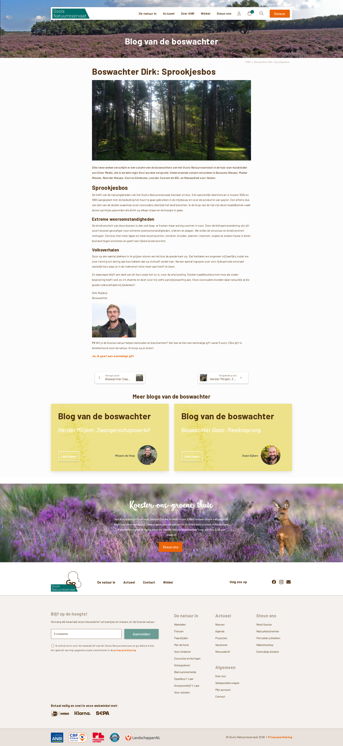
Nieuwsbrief (222, 651)
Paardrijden (181, 638)
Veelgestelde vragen (227, 683)
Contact (149, 582)
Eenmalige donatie (267, 651)
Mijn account (223, 689)
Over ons (220, 676)
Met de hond (181, 644)
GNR (247, 61)
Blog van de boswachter (104, 416)
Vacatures (221, 644)
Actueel (129, 582)
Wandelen (180, 624)
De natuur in (106, 582)
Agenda (219, 631)
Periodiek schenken (268, 638)
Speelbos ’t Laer (183, 678)
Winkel (168, 582)
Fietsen (178, 631)
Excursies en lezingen (187, 658)
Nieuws (220, 624)
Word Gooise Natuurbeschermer (267, 628)
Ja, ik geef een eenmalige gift (113, 356)
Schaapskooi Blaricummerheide (185, 668)
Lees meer (68, 456)
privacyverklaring (125, 650)
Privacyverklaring (280, 737)
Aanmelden (141, 634)
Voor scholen (182, 692)
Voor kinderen (182, 651)
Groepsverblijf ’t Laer (186, 685)
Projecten (221, 638)
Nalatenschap (264, 644)
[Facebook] (279, 3)
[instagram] (291, 3)
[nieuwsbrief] (285, 3)
